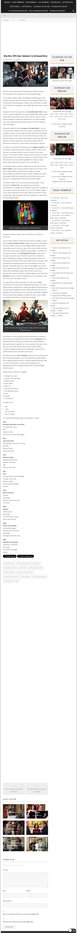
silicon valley (25, 577)
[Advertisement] (38, 37)
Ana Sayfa (5, 20)
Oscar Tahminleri (18, 2)
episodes (23, 568)
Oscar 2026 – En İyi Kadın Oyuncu (63, 213)
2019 (61, 116)
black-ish (37, 563)
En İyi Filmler (14, 6)
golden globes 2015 (35, 568)
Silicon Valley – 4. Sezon (14, 812)
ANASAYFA (7, 2)
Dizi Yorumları (44, 2)
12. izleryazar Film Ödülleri (17, 11)
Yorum (5, 870)
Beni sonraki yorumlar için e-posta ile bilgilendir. (21, 914)
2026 (51, 114)
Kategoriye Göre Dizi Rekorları (62, 181)
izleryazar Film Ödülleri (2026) (61, 295)
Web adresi (7, 901)
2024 (61, 114)
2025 (56, 114)
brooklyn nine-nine (10, 568)
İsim (4, 891)
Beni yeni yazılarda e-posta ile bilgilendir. (18, 922)
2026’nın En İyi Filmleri (57, 11)
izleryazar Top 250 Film (42, 6)
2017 (71, 116)
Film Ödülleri (55, 2)
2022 (71, 114)
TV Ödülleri (18, 59)
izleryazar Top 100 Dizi (59, 6)
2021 (51, 116)
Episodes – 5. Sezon (37, 845)
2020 (56, 116)
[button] (72, 930)
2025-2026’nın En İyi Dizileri (38, 11)
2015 (64, 119)
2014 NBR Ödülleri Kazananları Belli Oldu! (36, 790)
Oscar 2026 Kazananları (59, 293)
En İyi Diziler (26, 6)
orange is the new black (25, 572)
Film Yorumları (30, 2)
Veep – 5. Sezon (37, 829)
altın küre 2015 (9, 563)
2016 (59, 119)
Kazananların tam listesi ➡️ (62, 159)
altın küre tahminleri (23, 563)
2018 (66, 116)
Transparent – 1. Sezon (14, 829)
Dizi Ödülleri (67, 2)
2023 (66, 114)
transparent (8, 581)
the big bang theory (39, 577)
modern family (9, 572)
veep (16, 581)
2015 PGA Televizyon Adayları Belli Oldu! (14, 790)
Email (28, 891)
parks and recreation (11, 577)
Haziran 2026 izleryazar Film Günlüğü (18, 15)
